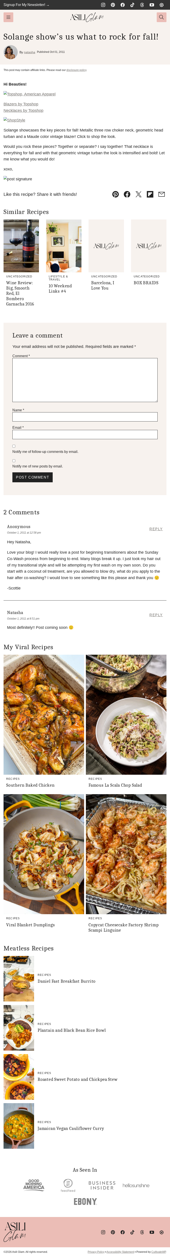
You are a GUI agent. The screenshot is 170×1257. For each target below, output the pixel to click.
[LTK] (161, 5)
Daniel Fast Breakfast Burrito (67, 981)
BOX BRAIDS (146, 282)
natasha (29, 52)
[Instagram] (103, 5)
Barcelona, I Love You (102, 285)
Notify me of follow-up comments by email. (45, 452)
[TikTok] (132, 5)
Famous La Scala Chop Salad (115, 785)
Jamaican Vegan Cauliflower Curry (71, 1128)
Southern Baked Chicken (30, 785)
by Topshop (21, 104)
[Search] (161, 17)
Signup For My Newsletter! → (27, 5)
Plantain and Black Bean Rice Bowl (72, 1030)
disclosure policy (76, 70)
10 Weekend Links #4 (60, 288)
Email (18, 427)
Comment (21, 356)
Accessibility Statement (120, 1251)
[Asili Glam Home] (86, 17)
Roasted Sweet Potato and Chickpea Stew (77, 1079)
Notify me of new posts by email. (37, 466)
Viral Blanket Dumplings (30, 924)
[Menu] (8, 17)
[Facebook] (123, 5)
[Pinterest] (113, 5)
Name (18, 410)
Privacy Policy (96, 1251)
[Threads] (142, 5)
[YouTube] (152, 5)
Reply (156, 529)
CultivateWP (158, 1251)
